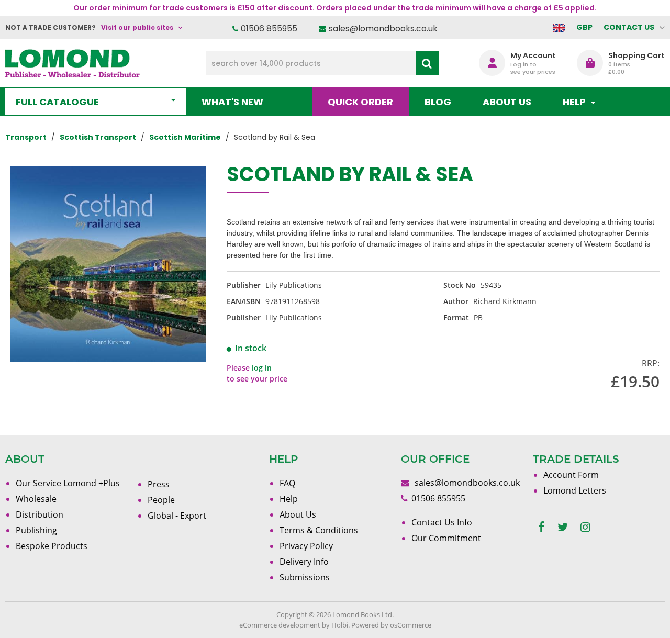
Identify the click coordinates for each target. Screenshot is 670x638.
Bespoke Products (51, 546)
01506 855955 (269, 29)
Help (289, 499)
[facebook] (541, 527)
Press (159, 484)
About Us (507, 101)
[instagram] (585, 527)
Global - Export (177, 515)
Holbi (339, 625)
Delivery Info (304, 561)
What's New (232, 101)
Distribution (39, 514)
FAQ (287, 483)
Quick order (360, 101)
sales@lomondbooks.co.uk (383, 29)
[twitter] (562, 527)
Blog (438, 101)
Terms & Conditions (319, 530)
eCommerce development (279, 625)
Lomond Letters (574, 490)
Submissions (305, 577)
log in (262, 368)
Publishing (36, 530)
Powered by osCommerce (391, 625)
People (161, 500)
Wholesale (36, 499)
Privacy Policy (306, 546)
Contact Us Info (441, 522)
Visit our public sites (137, 27)
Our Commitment (446, 538)
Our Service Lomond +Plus (68, 483)
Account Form (571, 474)
